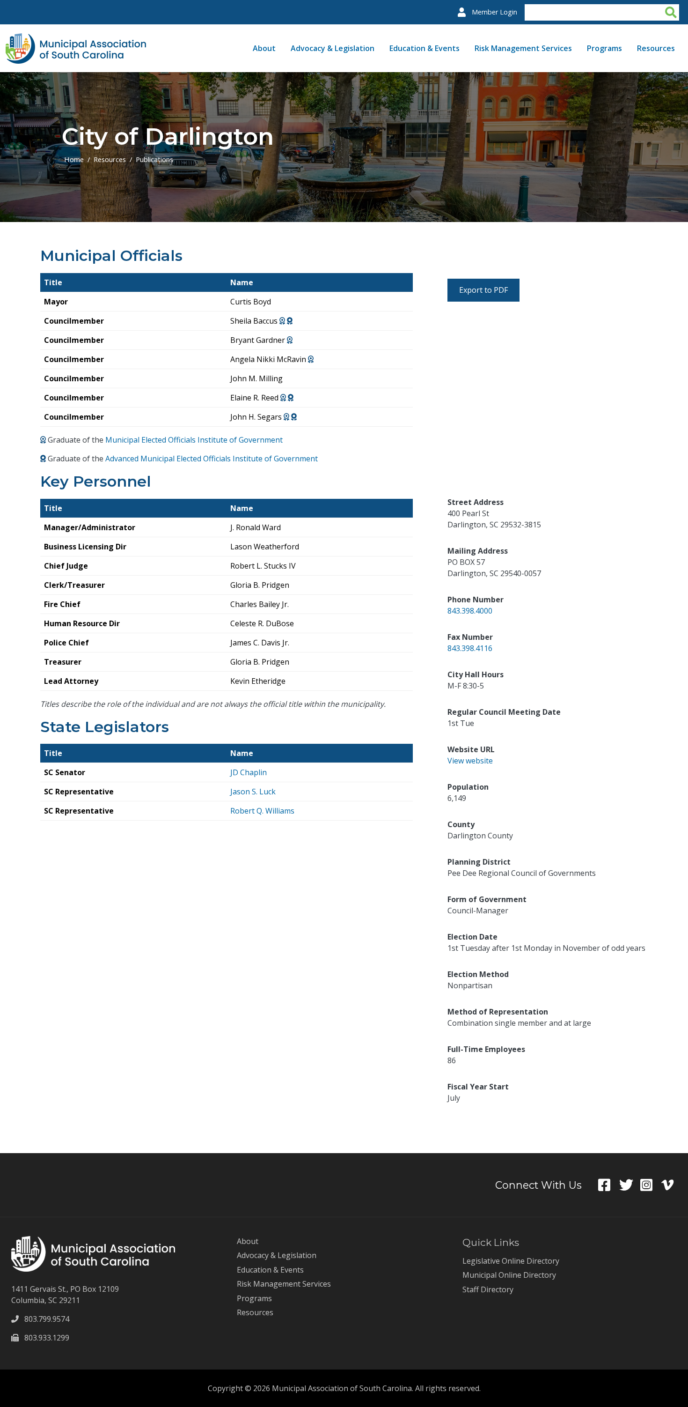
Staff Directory (487, 1289)
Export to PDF (483, 290)
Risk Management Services (523, 48)
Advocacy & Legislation (332, 48)
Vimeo (671, 1185)
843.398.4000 (469, 611)
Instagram (650, 1185)
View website (470, 760)
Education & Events (424, 48)
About (264, 48)
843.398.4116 (469, 648)
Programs (604, 48)
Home (74, 159)
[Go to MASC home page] (76, 39)
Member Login (494, 11)
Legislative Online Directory (510, 1261)
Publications (154, 159)
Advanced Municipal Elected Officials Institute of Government (211, 458)
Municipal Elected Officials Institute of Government (194, 440)
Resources (656, 48)
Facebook (608, 1185)
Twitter (629, 1185)
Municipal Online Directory (509, 1275)
